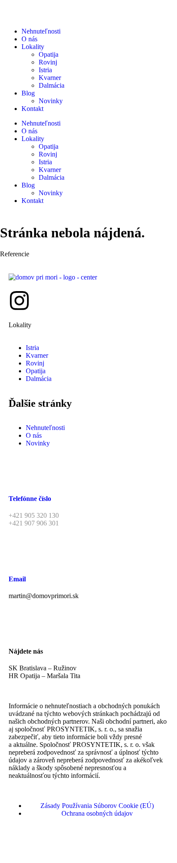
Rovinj (48, 62)
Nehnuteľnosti (41, 31)
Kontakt (32, 108)
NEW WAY (137, 843)
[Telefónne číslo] (19, 473)
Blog (28, 93)
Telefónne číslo (30, 498)
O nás (29, 39)
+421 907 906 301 (34, 523)
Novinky (51, 100)
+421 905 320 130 (34, 515)
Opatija (48, 54)
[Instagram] (19, 300)
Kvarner (50, 77)
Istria (45, 70)
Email (17, 579)
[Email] (19, 553)
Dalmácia (51, 85)
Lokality (32, 46)
